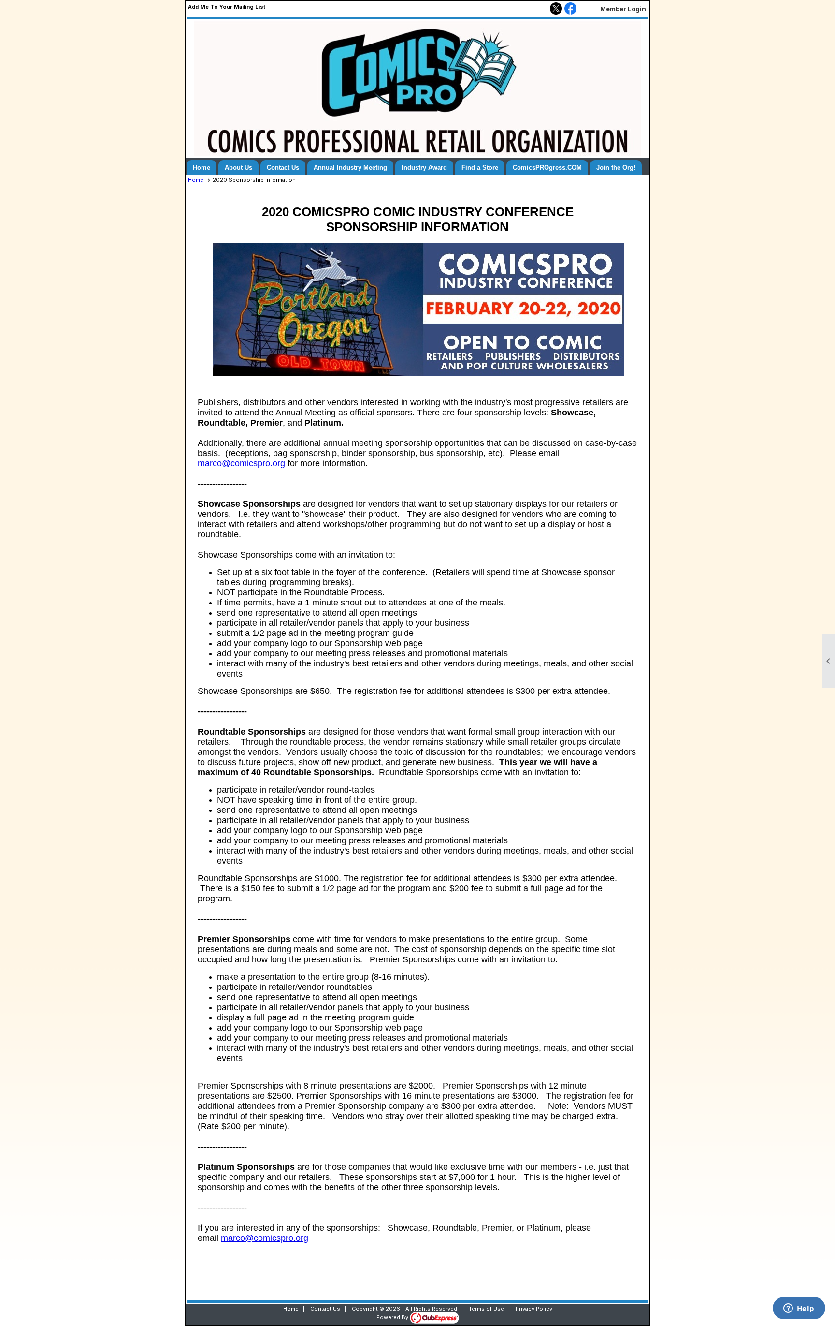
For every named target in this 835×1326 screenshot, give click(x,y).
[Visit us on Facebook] (570, 9)
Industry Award (424, 167)
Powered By (393, 1317)
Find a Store (479, 167)
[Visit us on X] (556, 9)
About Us (238, 167)
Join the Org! (615, 167)
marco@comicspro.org (241, 463)
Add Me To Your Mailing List (226, 6)
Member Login (623, 9)
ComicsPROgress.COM (547, 167)
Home (201, 167)
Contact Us (283, 167)
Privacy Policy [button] (534, 1308)
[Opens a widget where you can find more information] (798, 1309)
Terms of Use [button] (486, 1308)
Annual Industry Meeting (350, 167)
